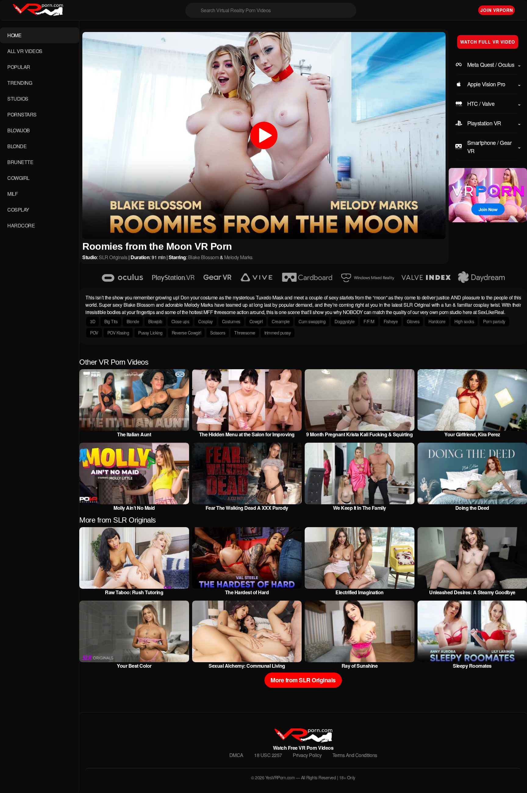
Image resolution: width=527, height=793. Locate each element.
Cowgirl (256, 321)
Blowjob (155, 321)
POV (94, 333)
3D (92, 321)
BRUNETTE (20, 162)
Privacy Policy (307, 755)
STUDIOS (17, 98)
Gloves (413, 321)
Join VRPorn (496, 10)
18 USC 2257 (268, 755)
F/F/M (369, 321)
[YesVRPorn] (303, 740)
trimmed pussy (277, 333)
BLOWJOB (18, 130)
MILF (12, 193)
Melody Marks (238, 257)
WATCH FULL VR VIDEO (487, 42)
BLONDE (17, 146)
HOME (14, 35)
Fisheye (391, 321)
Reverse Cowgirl (186, 333)
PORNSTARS (22, 114)
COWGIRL (18, 177)
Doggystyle (344, 321)
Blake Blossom (203, 257)
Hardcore (436, 321)
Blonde (133, 321)
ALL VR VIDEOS (24, 51)
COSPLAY (18, 209)
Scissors (217, 333)
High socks (464, 321)
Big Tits (110, 321)
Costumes (231, 321)
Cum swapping (312, 321)
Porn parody (494, 321)
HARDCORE (21, 225)
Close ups (180, 321)
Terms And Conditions (354, 755)
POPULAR (18, 66)
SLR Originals (113, 257)
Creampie (280, 321)
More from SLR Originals (303, 680)
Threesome (244, 333)
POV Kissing (118, 333)
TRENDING (19, 82)
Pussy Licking (150, 333)
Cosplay (205, 321)
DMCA (236, 755)
